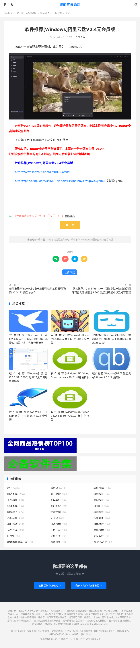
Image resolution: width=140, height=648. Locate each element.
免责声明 (56, 631)
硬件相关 (58, 535)
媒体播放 (102, 523)
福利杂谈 (102, 511)
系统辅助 (15, 499)
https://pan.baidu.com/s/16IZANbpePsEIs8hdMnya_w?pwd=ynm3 (60, 181)
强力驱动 (86, 634)
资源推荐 (58, 523)
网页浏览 (58, 541)
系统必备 (102, 517)
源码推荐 (102, 529)
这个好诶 (15, 529)
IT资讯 (13, 535)
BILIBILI (101, 505)
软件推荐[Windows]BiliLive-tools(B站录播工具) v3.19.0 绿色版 (70, 338)
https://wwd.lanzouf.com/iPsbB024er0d (42, 172)
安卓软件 (58, 499)
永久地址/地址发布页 (88, 585)
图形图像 (58, 505)
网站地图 (87, 631)
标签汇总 (77, 631)
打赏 (70, 224)
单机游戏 (15, 523)
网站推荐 (16, 493)
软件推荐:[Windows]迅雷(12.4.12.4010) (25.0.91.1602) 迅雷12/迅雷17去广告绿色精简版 (28, 338)
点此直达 (70, 215)
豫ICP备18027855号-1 (105, 631)
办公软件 (15, 517)
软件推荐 (102, 487)
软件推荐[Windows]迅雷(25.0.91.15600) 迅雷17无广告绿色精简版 (28, 377)
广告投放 (66, 631)
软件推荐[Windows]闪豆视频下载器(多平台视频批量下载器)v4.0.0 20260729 (111, 338)
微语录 (57, 487)
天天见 (57, 517)
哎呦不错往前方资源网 (25, 13)
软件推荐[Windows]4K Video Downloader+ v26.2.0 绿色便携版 (70, 415)
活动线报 (102, 499)
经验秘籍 (58, 511)
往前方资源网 (70, 4)
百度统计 (76, 634)
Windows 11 (103, 541)
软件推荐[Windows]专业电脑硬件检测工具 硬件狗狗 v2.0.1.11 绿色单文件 (37, 290)
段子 (13, 487)
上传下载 (57, 13)
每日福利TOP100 (49, 585)
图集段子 (15, 511)
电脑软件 (44, 13)
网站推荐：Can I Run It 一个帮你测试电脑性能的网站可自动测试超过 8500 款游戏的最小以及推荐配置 (101, 290)
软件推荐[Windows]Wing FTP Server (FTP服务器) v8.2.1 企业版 (28, 415)
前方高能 (58, 493)
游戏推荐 (15, 505)
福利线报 (102, 493)
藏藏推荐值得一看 (20, 541)
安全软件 (101, 535)
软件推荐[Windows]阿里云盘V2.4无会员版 (70, 29)
